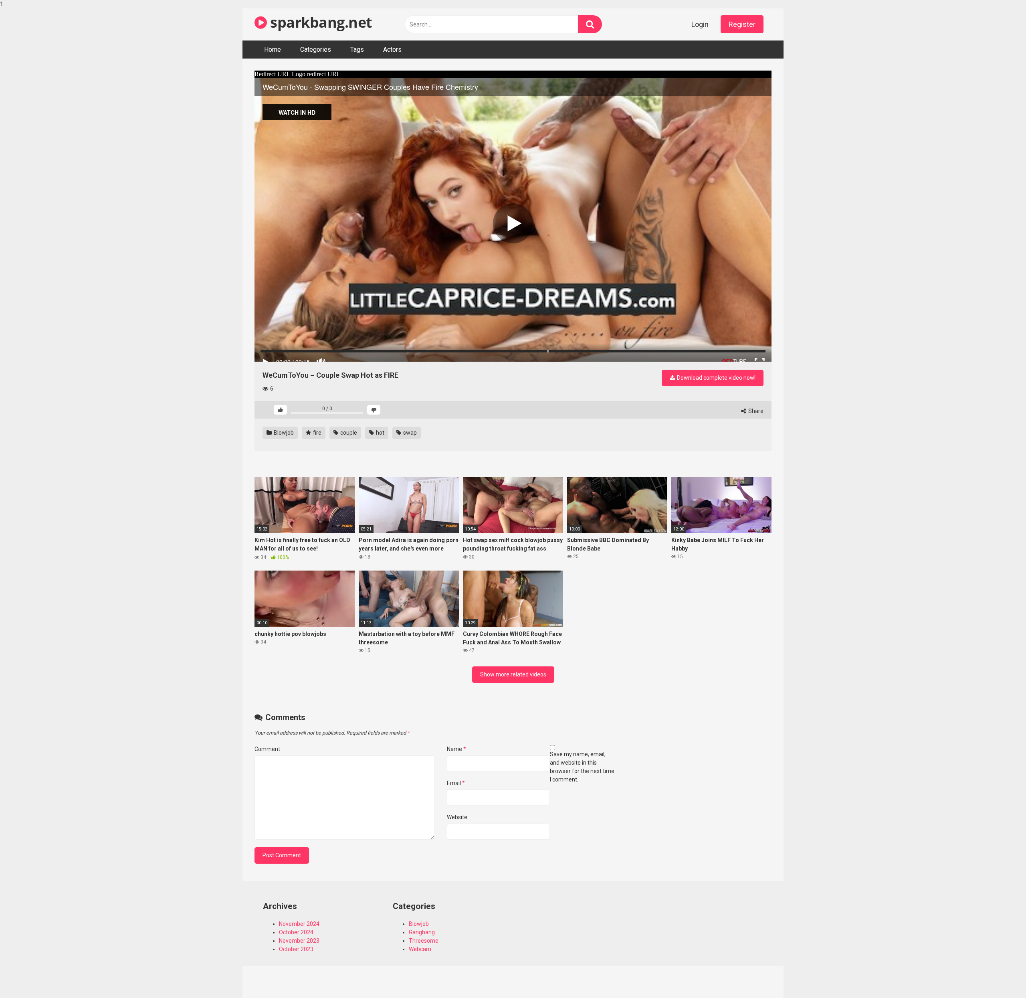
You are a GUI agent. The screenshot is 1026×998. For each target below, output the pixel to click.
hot (379, 432)
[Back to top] (999, 975)
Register (742, 24)
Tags (357, 49)
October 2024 (296, 932)
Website (457, 817)
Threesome (423, 940)
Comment (267, 749)
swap (409, 432)
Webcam (420, 949)
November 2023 (299, 940)
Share (755, 411)
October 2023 (296, 949)
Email (456, 783)
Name (456, 749)
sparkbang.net (319, 22)
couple (348, 432)
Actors (392, 49)
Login (700, 24)
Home (272, 49)
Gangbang (422, 932)
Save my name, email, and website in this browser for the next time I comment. (582, 767)
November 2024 (299, 924)
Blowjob (283, 432)
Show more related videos (513, 674)
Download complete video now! (715, 378)
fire (316, 432)
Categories (315, 49)
